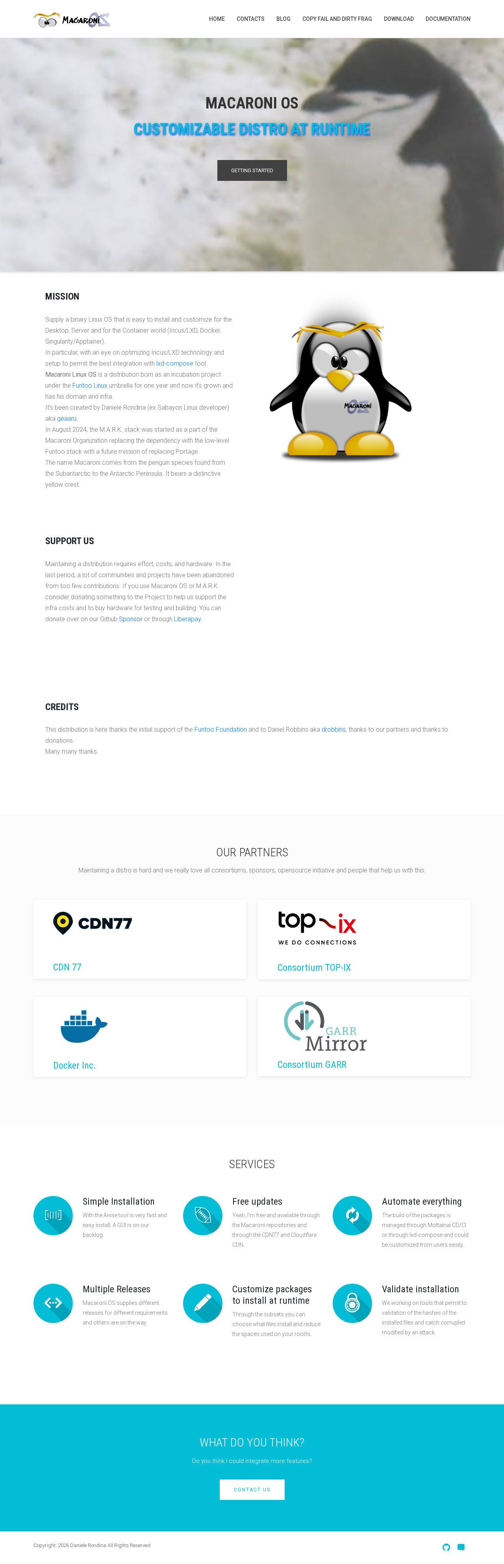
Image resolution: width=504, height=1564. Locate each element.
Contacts (251, 19)
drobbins (334, 729)
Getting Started (252, 170)
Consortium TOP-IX (314, 967)
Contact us (252, 1489)
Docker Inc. (74, 1065)
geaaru (66, 418)
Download (399, 19)
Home (217, 19)
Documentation (448, 19)
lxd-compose (174, 363)
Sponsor (131, 619)
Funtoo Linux (89, 385)
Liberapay (187, 619)
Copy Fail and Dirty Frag (337, 19)
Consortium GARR (312, 1064)
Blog (283, 19)
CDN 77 (67, 967)
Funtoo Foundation (221, 729)
